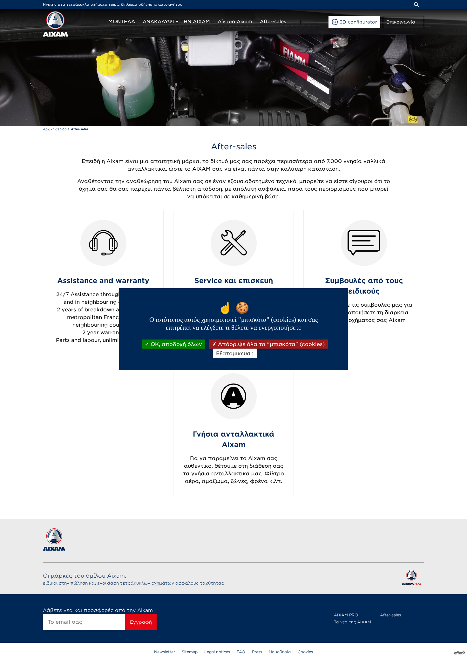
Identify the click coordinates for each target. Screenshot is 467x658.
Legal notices (217, 651)
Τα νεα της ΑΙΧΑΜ (352, 622)
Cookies (305, 651)
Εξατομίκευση (235, 353)
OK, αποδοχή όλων (175, 344)
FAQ (241, 651)
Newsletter (164, 651)
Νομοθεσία (280, 651)
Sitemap (190, 651)
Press (257, 651)
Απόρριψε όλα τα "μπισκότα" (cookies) (270, 344)
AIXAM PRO (346, 615)
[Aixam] (55, 24)
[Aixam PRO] (411, 578)
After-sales (390, 615)
